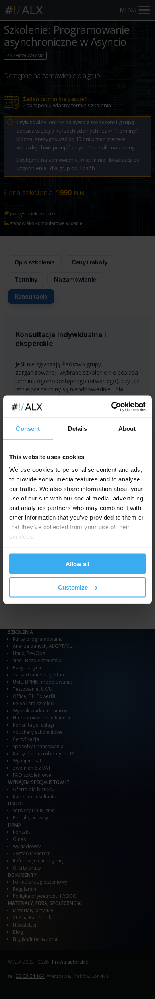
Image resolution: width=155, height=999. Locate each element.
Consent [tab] (28, 428)
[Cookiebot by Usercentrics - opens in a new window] (111, 406)
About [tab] (127, 428)
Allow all (77, 564)
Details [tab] (77, 428)
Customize (73, 587)
